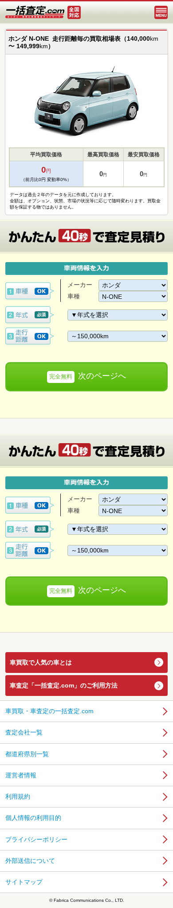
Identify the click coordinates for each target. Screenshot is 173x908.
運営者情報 (20, 775)
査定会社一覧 (24, 732)
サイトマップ (24, 881)
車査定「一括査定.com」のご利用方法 (64, 685)
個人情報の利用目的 (33, 817)
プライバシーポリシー (36, 839)
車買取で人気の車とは (41, 662)
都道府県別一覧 (27, 753)
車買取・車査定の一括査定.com (49, 711)
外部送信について (30, 860)
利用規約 (17, 796)
